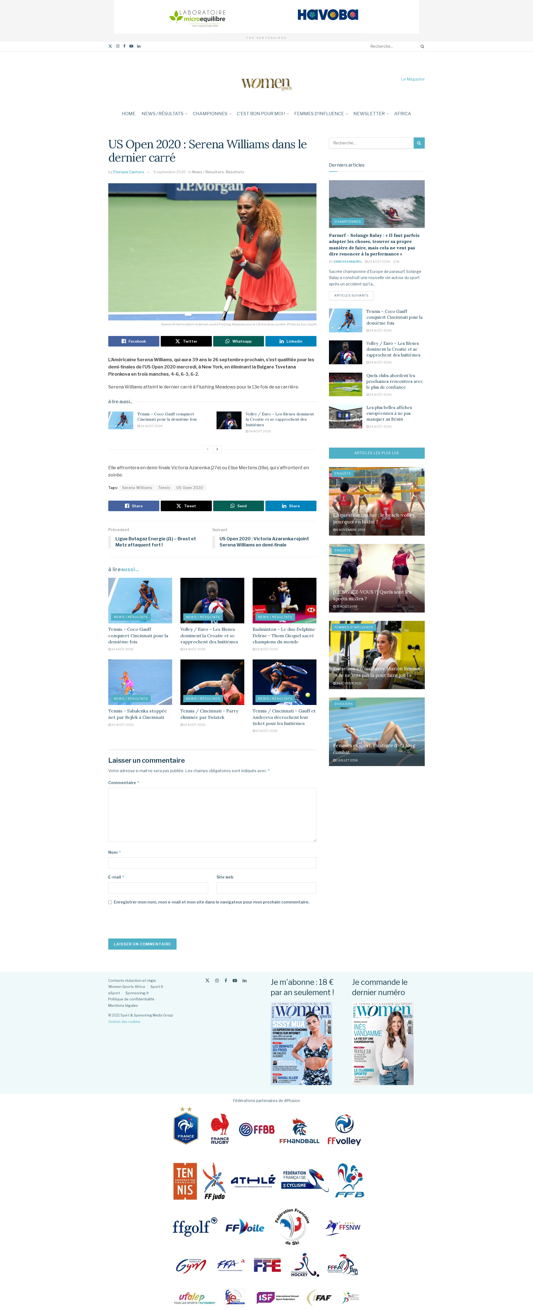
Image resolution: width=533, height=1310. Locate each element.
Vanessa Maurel (348, 261)
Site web (225, 877)
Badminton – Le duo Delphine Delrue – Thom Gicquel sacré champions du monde (284, 635)
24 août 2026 (151, 426)
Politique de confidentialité (131, 999)
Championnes (210, 113)
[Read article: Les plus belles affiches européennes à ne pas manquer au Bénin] (345, 416)
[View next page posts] (217, 449)
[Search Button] (421, 46)
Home (128, 113)
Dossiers (344, 704)
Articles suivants (354, 295)
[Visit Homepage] (266, 79)
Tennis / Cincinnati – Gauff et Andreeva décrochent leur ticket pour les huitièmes (284, 717)
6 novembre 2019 (350, 530)
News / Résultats (162, 113)
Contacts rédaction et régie (132, 980)
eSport (114, 993)
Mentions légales (123, 1005)
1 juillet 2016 (347, 760)
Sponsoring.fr (137, 993)
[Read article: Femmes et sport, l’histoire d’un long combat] (377, 731)
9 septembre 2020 (169, 172)
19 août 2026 (194, 725)
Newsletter (369, 113)
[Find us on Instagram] (117, 46)
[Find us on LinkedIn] (138, 46)
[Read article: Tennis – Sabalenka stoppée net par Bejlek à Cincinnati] (140, 682)
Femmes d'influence (354, 627)
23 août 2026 (266, 649)
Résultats (235, 172)
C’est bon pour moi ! (261, 113)
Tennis (164, 488)
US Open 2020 (190, 488)
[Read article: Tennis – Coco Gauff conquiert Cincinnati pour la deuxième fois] (120, 420)
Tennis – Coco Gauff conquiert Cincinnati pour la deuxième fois (167, 416)
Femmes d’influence (319, 113)
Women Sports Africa (126, 986)
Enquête (343, 473)
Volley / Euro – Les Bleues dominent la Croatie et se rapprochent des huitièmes (280, 419)
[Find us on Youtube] (131, 46)
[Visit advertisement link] (266, 17)
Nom (114, 852)
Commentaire (124, 782)
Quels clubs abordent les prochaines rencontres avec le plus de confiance (394, 381)
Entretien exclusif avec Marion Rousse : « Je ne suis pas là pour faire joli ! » (376, 672)
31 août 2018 (346, 606)
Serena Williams (137, 488)
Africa (402, 113)
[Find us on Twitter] (110, 46)
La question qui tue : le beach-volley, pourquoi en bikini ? (374, 518)
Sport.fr (157, 986)
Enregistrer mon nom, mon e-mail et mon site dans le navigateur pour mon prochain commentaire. (212, 902)
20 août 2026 (122, 725)
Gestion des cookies (124, 1022)
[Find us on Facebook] (124, 46)
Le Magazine (413, 79)
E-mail (116, 877)
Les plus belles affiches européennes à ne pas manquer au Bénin (389, 413)
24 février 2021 (349, 683)
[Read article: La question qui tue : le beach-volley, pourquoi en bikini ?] (377, 501)
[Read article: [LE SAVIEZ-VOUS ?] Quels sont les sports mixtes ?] (377, 578)
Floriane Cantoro (128, 172)
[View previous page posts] (207, 449)
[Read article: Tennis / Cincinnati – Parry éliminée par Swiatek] (212, 682)
